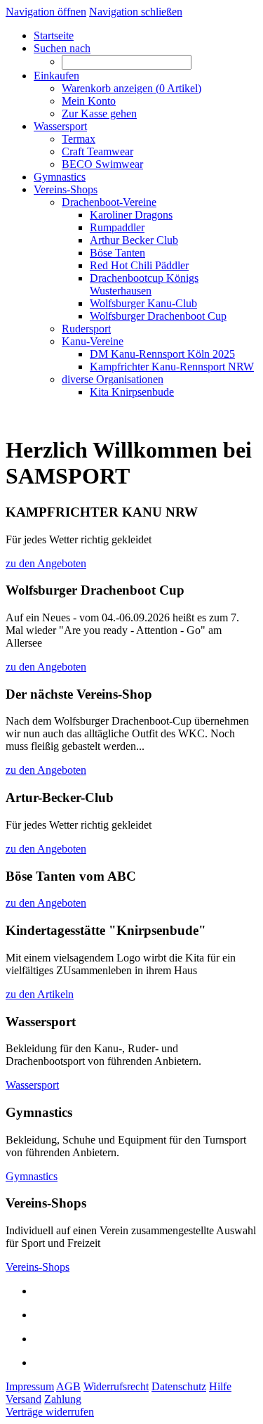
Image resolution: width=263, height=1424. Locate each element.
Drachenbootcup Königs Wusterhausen (144, 284)
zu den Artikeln (40, 994)
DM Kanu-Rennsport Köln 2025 (162, 354)
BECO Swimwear (102, 164)
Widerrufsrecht (116, 1386)
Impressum (30, 1386)
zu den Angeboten (46, 563)
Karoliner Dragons (131, 215)
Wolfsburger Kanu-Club (143, 303)
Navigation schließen (135, 12)
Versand (23, 1399)
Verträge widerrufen (50, 1412)
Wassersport (32, 1085)
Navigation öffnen (46, 12)
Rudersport (86, 329)
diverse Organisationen (112, 379)
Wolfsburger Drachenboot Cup (158, 316)
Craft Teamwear (97, 151)
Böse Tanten (117, 253)
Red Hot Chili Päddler (139, 265)
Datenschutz (178, 1386)
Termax (78, 139)
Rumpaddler (117, 227)
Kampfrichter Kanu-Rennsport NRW (172, 367)
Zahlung (62, 1399)
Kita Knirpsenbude (132, 392)
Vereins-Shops (37, 1267)
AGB (68, 1386)
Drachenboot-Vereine (109, 202)
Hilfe (220, 1386)
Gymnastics (32, 1176)
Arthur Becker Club (134, 240)
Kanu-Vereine (92, 341)
